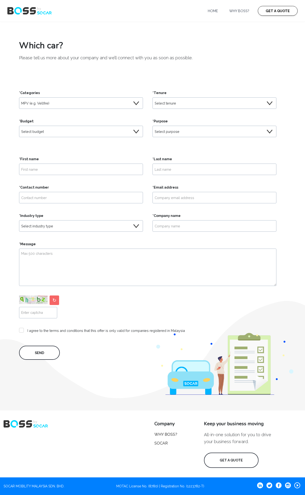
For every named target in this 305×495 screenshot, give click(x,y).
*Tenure (159, 93)
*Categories (29, 93)
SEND (39, 353)
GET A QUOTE (278, 11)
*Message (27, 244)
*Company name (166, 216)
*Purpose (160, 121)
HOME (213, 11)
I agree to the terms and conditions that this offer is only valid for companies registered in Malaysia (106, 331)
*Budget (26, 121)
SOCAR (161, 443)
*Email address (165, 187)
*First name (29, 159)
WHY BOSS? (239, 11)
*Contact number (34, 187)
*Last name (162, 159)
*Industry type (31, 216)
